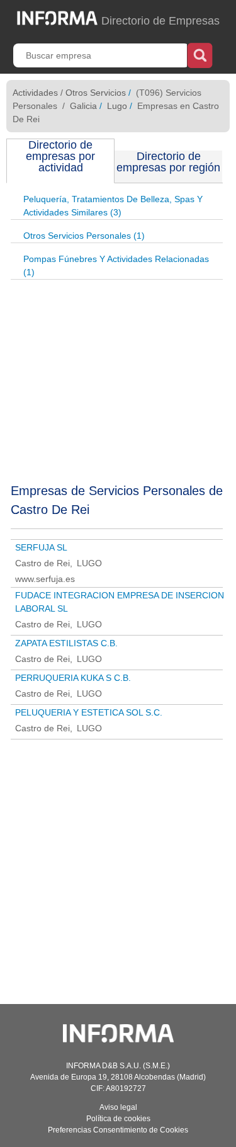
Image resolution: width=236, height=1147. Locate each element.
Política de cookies (118, 1118)
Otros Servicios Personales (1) (84, 236)
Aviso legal (118, 1107)
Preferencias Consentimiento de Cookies (118, 1130)
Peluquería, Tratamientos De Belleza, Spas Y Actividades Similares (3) (113, 205)
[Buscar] (199, 54)
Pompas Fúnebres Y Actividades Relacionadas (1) (116, 265)
